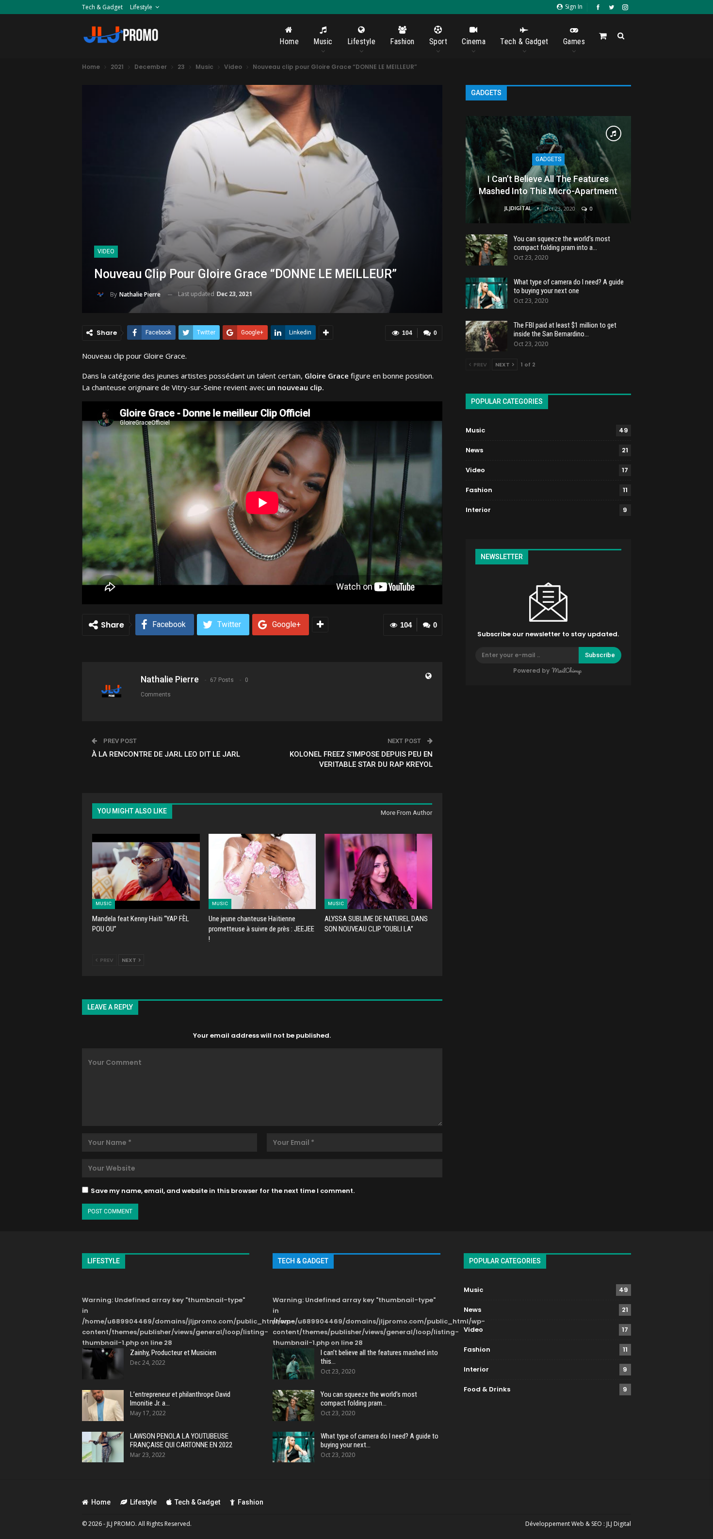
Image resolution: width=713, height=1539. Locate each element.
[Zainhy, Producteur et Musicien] (103, 1363)
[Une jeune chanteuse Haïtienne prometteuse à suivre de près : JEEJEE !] (262, 871)
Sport (438, 41)
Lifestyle (141, 7)
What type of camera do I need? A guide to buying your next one (569, 286)
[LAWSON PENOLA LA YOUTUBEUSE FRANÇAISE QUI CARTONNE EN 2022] (103, 1447)
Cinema (474, 41)
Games (574, 41)
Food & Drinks (487, 1389)
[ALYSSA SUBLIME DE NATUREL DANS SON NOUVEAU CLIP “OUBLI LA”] (378, 871)
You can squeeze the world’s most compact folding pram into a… (562, 243)
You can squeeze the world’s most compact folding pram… (369, 1398)
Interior (478, 509)
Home (289, 41)
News (474, 450)
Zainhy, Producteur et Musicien (173, 1352)
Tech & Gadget (102, 7)
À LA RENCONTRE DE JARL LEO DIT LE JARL (166, 754)
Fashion (402, 41)
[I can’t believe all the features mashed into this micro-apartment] (548, 170)
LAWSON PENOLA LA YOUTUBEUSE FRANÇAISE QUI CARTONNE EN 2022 (181, 1440)
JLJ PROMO (121, 1524)
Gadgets (548, 159)
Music (323, 41)
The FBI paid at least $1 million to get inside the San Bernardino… (565, 329)
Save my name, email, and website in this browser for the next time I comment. (223, 1190)
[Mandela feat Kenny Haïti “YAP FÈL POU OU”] (146, 871)
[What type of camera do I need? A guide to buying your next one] (486, 293)
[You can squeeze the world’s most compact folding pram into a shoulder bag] (486, 249)
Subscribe (600, 655)
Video (105, 251)
